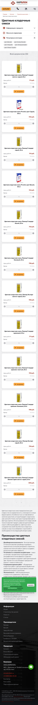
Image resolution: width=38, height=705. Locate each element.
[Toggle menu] (34, 9)
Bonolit (6, 628)
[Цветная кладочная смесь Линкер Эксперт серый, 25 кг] (19, 433)
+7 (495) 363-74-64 (10, 676)
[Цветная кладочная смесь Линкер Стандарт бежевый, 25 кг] (19, 250)
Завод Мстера (8, 630)
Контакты (7, 679)
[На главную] (19, 3)
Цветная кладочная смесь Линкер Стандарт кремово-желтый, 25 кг (18, 368)
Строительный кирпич (11, 654)
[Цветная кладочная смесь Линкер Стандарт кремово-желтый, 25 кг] (19, 360)
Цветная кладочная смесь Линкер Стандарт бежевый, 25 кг (18, 259)
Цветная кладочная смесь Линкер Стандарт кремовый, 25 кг (18, 332)
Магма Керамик (9, 636)
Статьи (6, 617)
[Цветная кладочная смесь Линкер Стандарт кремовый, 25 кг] (19, 323)
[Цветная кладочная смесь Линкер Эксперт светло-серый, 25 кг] (19, 287)
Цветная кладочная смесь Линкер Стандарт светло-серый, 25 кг (18, 76)
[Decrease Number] (5, 87)
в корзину (20, 91)
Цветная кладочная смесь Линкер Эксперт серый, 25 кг (19, 442)
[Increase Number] (33, 87)
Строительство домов (11, 612)
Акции (6, 609)
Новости (6, 614)
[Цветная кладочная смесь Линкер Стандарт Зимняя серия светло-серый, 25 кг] (19, 470)
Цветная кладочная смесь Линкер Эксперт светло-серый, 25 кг (19, 295)
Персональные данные (11, 684)
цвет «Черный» (8, 44)
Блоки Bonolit (8, 651)
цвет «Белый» (8, 42)
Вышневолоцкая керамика (12, 633)
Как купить (7, 681)
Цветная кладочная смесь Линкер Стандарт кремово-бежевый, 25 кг (18, 405)
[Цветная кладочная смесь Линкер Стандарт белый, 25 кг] (19, 213)
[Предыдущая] (21, 502)
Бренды (6, 625)
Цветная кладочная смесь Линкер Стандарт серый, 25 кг (18, 149)
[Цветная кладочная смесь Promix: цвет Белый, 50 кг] (19, 177)
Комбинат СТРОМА (10, 638)
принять (30, 585)
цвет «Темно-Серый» (10, 47)
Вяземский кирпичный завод (13, 641)
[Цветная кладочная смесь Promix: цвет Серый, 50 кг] (19, 104)
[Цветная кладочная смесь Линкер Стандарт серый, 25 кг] (19, 140)
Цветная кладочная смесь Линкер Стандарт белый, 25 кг (18, 222)
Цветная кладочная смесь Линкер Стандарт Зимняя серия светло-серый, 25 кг (18, 478)
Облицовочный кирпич (11, 657)
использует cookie (18, 696)
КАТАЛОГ (6, 9)
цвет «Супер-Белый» (19, 42)
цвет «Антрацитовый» (21, 44)
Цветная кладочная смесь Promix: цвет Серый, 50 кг (19, 112)
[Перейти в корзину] (26, 9)
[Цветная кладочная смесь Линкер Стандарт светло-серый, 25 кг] (19, 67)
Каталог (6, 649)
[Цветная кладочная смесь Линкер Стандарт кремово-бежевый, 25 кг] (19, 396)
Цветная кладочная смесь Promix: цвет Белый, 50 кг (19, 185)
